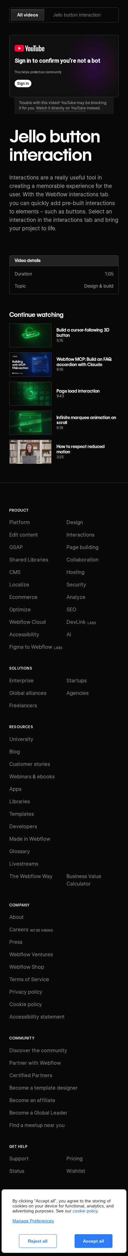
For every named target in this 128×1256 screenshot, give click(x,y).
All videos (27, 14)
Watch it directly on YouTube (61, 108)
